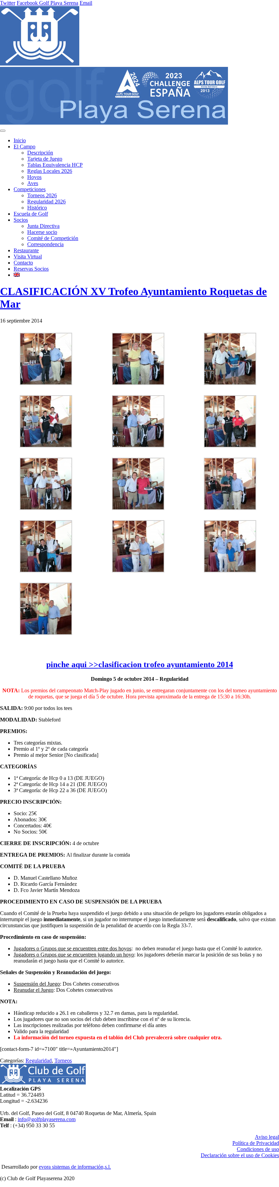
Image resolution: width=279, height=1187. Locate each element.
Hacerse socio (42, 232)
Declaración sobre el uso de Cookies (240, 1155)
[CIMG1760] (46, 633)
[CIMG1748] (46, 383)
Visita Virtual (28, 256)
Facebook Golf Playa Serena (47, 3)
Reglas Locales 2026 (49, 171)
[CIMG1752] (138, 446)
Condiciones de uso (258, 1149)
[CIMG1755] (138, 508)
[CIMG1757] (46, 570)
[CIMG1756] (230, 508)
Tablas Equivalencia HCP (55, 165)
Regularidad (39, 1060)
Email (86, 3)
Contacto (23, 263)
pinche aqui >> (72, 664)
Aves (32, 183)
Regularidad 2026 (46, 201)
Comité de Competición (52, 238)
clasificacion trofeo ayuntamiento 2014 (165, 664)
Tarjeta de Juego (44, 159)
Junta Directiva (43, 226)
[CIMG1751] (46, 446)
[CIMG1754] (46, 508)
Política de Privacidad (255, 1143)
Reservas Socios (31, 269)
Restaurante (26, 250)
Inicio (20, 140)
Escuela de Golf (31, 214)
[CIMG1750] (230, 383)
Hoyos (34, 177)
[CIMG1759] (230, 570)
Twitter (7, 3)
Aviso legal (267, 1137)
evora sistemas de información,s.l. (75, 1167)
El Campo (24, 146)
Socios (21, 220)
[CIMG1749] (138, 383)
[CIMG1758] (138, 570)
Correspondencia (45, 244)
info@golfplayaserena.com (47, 1119)
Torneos (63, 1060)
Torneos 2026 (42, 195)
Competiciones (30, 189)
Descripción (40, 153)
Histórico (37, 208)
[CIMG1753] (230, 446)
